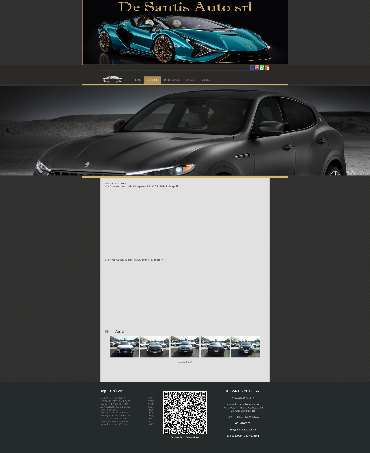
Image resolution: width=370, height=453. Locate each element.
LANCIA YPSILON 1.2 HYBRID (114, 421)
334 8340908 (234, 435)
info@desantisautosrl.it (243, 429)
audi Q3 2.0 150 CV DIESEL (113, 398)
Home (138, 80)
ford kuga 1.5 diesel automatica (115, 415)
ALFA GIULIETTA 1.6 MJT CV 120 (115, 406)
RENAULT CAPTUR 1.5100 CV (114, 412)
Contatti (191, 80)
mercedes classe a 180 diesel (114, 424)
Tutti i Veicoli (172, 80)
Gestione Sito (177, 437)
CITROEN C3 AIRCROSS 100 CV (115, 418)
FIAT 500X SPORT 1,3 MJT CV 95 (115, 401)
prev (7, 129)
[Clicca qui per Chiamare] (185, 32)
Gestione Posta (192, 437)
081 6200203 (242, 423)
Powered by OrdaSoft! (185, 362)
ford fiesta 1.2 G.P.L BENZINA (114, 404)
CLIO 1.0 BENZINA (109, 409)
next (362, 129)
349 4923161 (251, 435)
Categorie (152, 80)
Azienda (206, 80)
